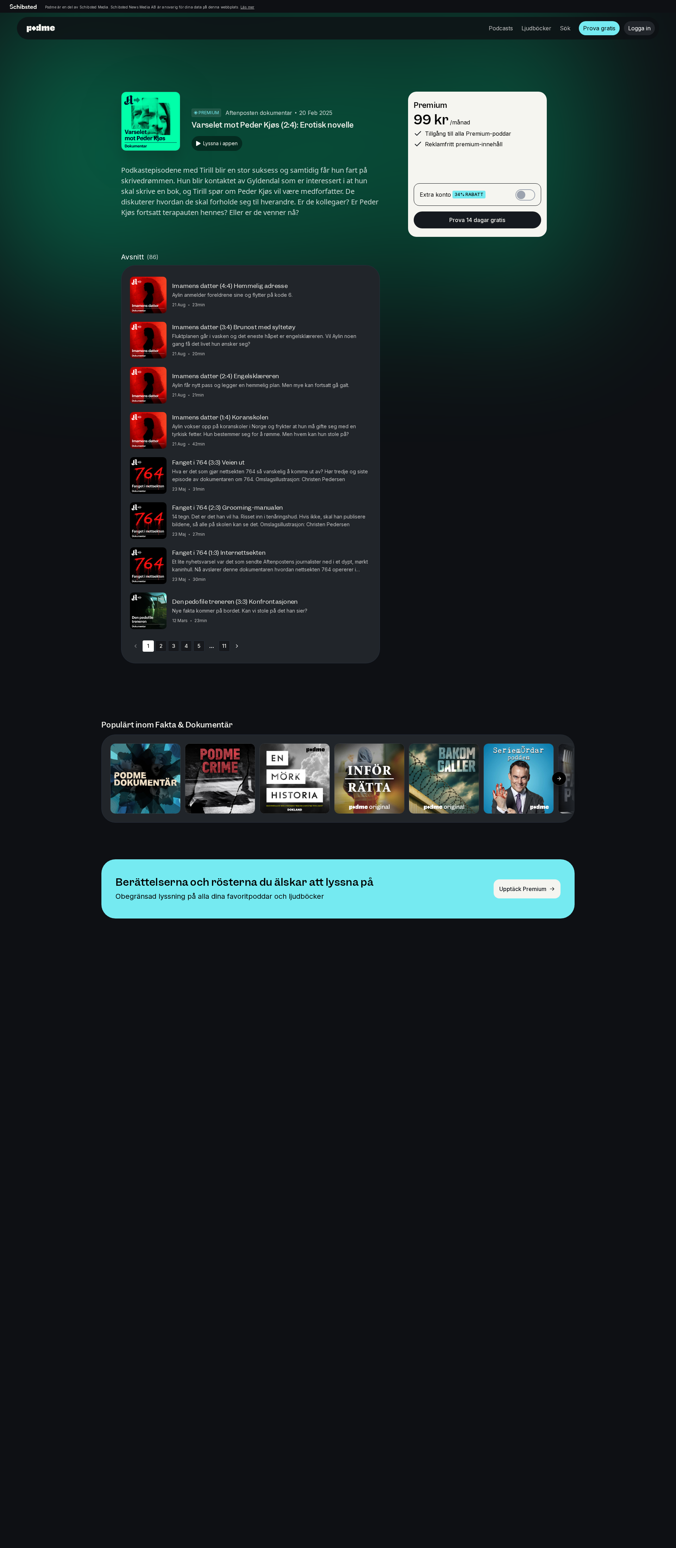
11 (224, 646)
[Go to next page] (237, 646)
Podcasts (501, 28)
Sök (565, 28)
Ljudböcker (536, 28)
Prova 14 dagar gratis (477, 219)
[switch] (525, 195)
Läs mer (247, 7)
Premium (430, 105)
